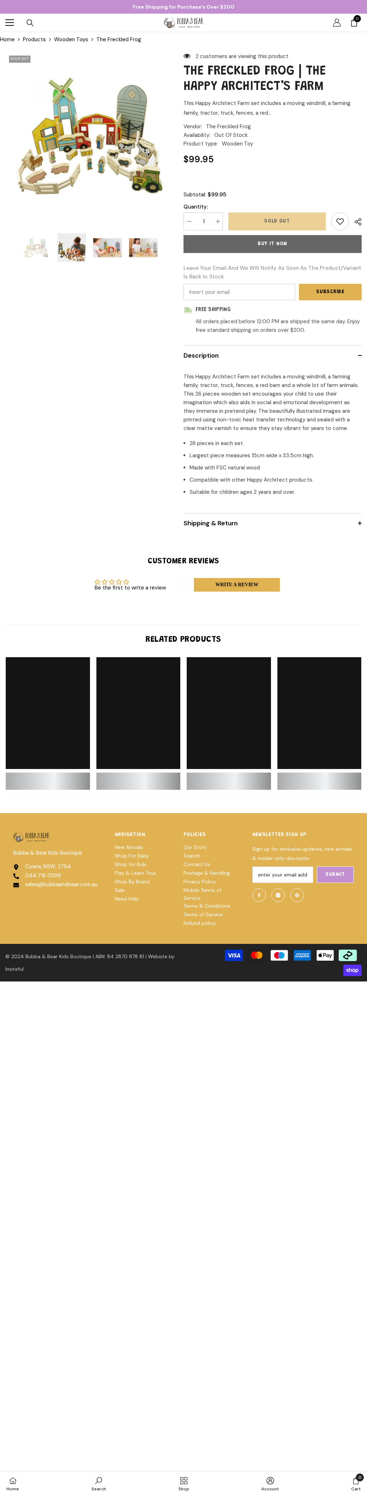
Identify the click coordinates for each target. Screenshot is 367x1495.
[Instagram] (278, 895)
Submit (335, 874)
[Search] (30, 23)
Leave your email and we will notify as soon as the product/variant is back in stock (272, 272)
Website (157, 956)
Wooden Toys (71, 39)
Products (34, 39)
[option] (89, 135)
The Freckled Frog (228, 126)
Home (7, 39)
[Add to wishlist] (340, 221)
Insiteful (14, 969)
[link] (48, 777)
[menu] (9, 22)
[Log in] (337, 23)
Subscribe (330, 292)
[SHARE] (355, 221)
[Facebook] (259, 895)
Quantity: (196, 206)
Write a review (236, 584)
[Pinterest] (297, 895)
